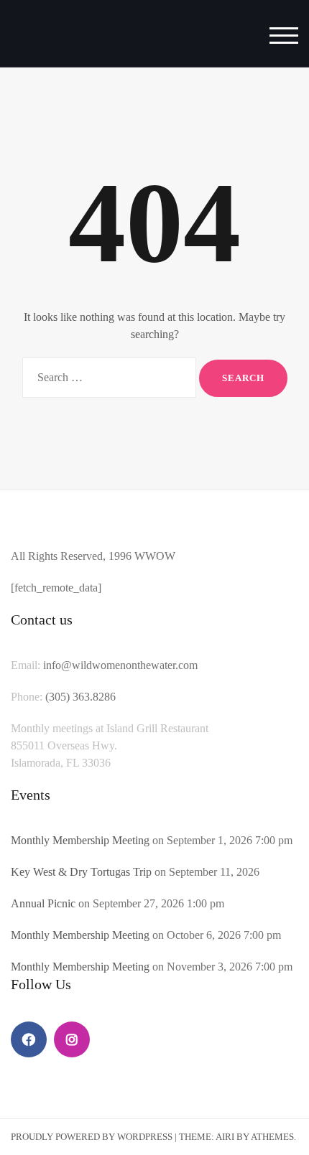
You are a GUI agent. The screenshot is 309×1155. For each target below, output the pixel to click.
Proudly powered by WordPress (91, 1136)
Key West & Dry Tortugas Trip (81, 872)
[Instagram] (72, 1039)
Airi (225, 1136)
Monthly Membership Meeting (80, 840)
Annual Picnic (43, 903)
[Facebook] (29, 1039)
